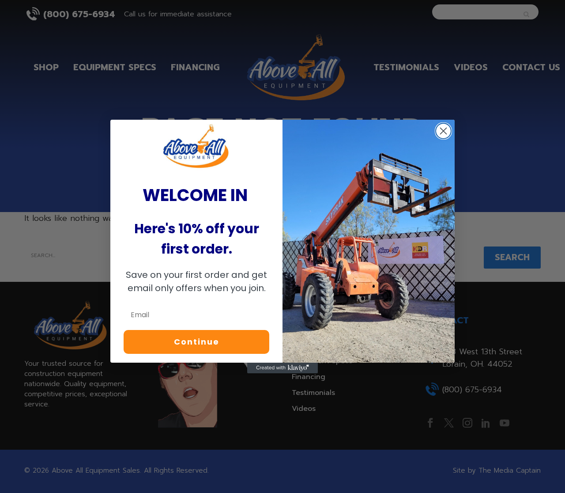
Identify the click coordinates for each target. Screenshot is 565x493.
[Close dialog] (443, 131)
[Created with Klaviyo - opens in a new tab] (282, 368)
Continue (196, 341)
